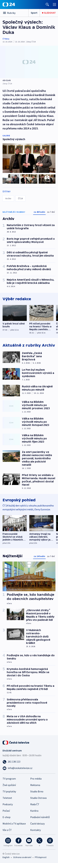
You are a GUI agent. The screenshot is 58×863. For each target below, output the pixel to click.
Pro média (36, 778)
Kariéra (34, 810)
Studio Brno (36, 791)
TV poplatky (9, 791)
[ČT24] (9, 4)
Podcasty (8, 804)
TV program (9, 778)
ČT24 (20, 198)
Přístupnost (40, 857)
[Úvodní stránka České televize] (16, 742)
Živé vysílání (9, 785)
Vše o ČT (7, 830)
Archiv (8, 198)
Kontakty (35, 830)
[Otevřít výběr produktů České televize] (54, 4)
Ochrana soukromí (22, 857)
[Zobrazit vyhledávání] (47, 4)
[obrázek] (29, 62)
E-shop (6, 817)
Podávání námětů (40, 817)
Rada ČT (34, 804)
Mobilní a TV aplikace (14, 823)
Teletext (7, 797)
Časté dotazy (37, 823)
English (6, 857)
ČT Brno (6, 39)
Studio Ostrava (38, 797)
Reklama (35, 785)
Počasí (6, 810)
